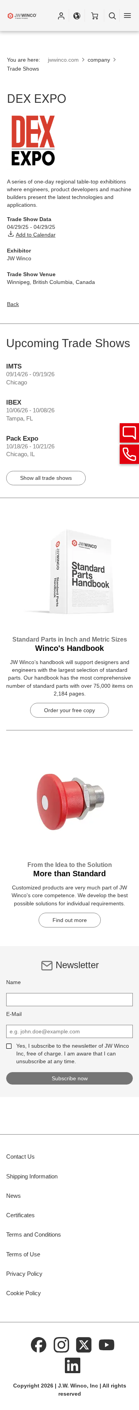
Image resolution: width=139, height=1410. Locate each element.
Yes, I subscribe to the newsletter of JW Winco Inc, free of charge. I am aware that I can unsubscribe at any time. (72, 1053)
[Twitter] (84, 1344)
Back (13, 304)
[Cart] (94, 15)
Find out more (70, 920)
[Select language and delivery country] (77, 15)
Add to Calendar (36, 235)
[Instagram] (61, 1344)
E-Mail (14, 1014)
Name (13, 982)
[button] (61, 15)
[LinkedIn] (72, 1365)
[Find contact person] (129, 433)
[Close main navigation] (127, 15)
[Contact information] (129, 454)
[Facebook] (39, 1344)
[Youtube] (106, 1344)
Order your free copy (69, 710)
